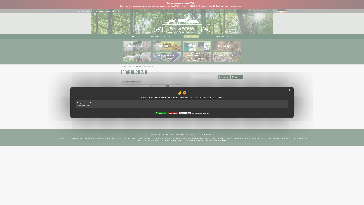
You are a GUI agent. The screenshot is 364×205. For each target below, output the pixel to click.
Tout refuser (173, 113)
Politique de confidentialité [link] (200, 113)
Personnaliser (185, 113)
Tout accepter (161, 113)
